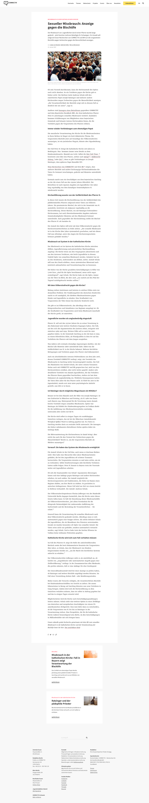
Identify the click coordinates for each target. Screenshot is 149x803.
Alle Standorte (37, 791)
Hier (62, 768)
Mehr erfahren (37, 797)
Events (102, 3)
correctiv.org (10, 3)
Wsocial (63, 789)
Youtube (63, 783)
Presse (92, 768)
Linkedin (63, 781)
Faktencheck (86, 3)
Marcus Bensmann (75, 45)
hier (110, 752)
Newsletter (117, 3)
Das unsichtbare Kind (72, 628)
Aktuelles (54, 652)
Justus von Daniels (55, 45)
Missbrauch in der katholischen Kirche (63, 19)
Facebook (64, 785)
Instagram (64, 779)
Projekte (95, 3)
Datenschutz (93, 772)
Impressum (93, 770)
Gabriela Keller (65, 45)
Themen (78, 3)
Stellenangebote (78, 762)
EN (139, 3)
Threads (63, 787)
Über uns (109, 3)
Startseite (71, 3)
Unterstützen (129, 3)
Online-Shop (36, 785)
